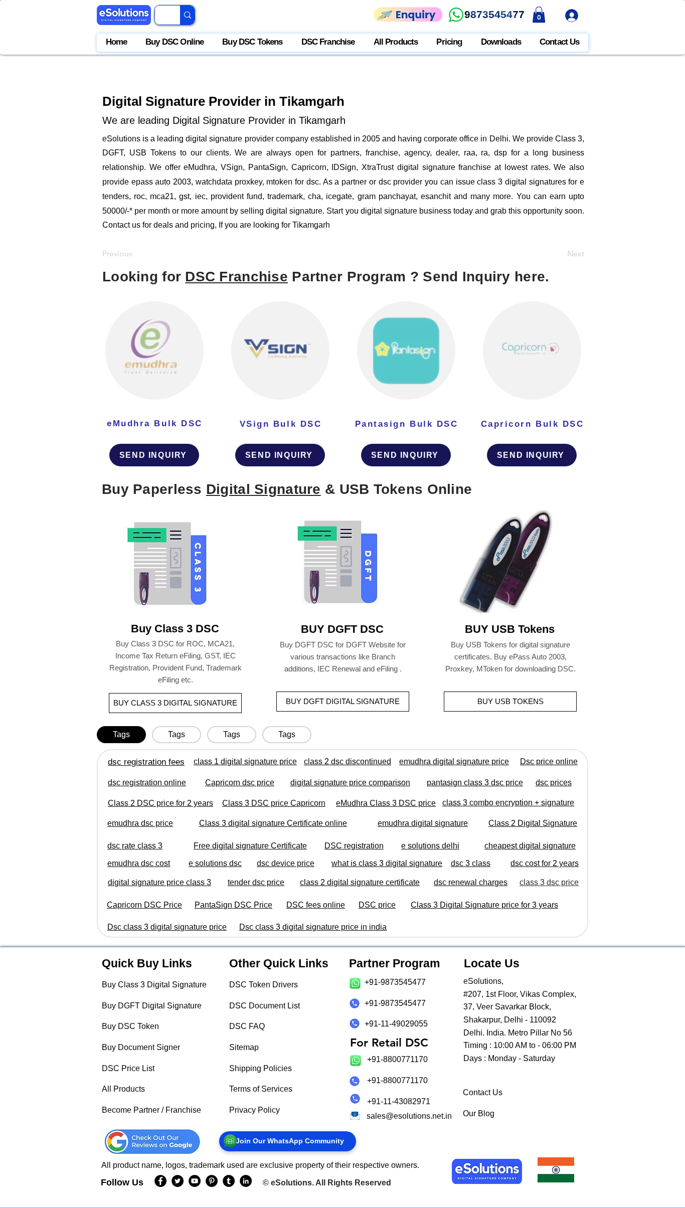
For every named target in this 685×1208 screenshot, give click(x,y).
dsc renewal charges (470, 882)
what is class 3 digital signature (386, 863)
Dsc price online (549, 761)
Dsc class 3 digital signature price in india (313, 927)
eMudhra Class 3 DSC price (386, 803)
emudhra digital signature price (454, 761)
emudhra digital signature (423, 823)
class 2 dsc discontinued (347, 761)
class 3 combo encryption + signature (508, 802)
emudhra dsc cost (138, 863)
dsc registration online (147, 782)
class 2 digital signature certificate (360, 882)
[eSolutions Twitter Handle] (178, 1181)
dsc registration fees (146, 762)
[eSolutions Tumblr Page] (229, 1181)
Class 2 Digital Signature (532, 823)
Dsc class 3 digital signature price (167, 927)
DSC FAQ (247, 1026)
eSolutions (291, 1182)
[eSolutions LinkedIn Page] (246, 1181)
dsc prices (554, 782)
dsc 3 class (470, 863)
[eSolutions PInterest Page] (212, 1181)
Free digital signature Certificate (250, 845)
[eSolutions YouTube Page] (195, 1181)
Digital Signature (263, 489)
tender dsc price (256, 882)
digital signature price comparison (350, 782)
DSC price (377, 905)
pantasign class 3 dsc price (475, 782)
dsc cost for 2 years (544, 863)
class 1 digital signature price (245, 761)
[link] (539, 15)
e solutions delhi (430, 845)
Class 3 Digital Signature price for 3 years (484, 905)
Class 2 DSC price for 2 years (160, 803)
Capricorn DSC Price (144, 905)
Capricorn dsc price (239, 782)
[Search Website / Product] (187, 15)
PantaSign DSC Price (233, 905)
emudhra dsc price (140, 823)
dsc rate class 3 (134, 845)
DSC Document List (264, 1005)
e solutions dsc (215, 863)
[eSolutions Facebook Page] (160, 1181)
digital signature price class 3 (159, 882)
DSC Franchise (236, 276)
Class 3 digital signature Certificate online (273, 823)
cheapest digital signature (530, 845)
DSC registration (354, 845)
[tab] (121, 734)
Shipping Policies (260, 1068)
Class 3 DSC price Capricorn (273, 803)
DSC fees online (315, 905)
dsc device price (285, 863)
